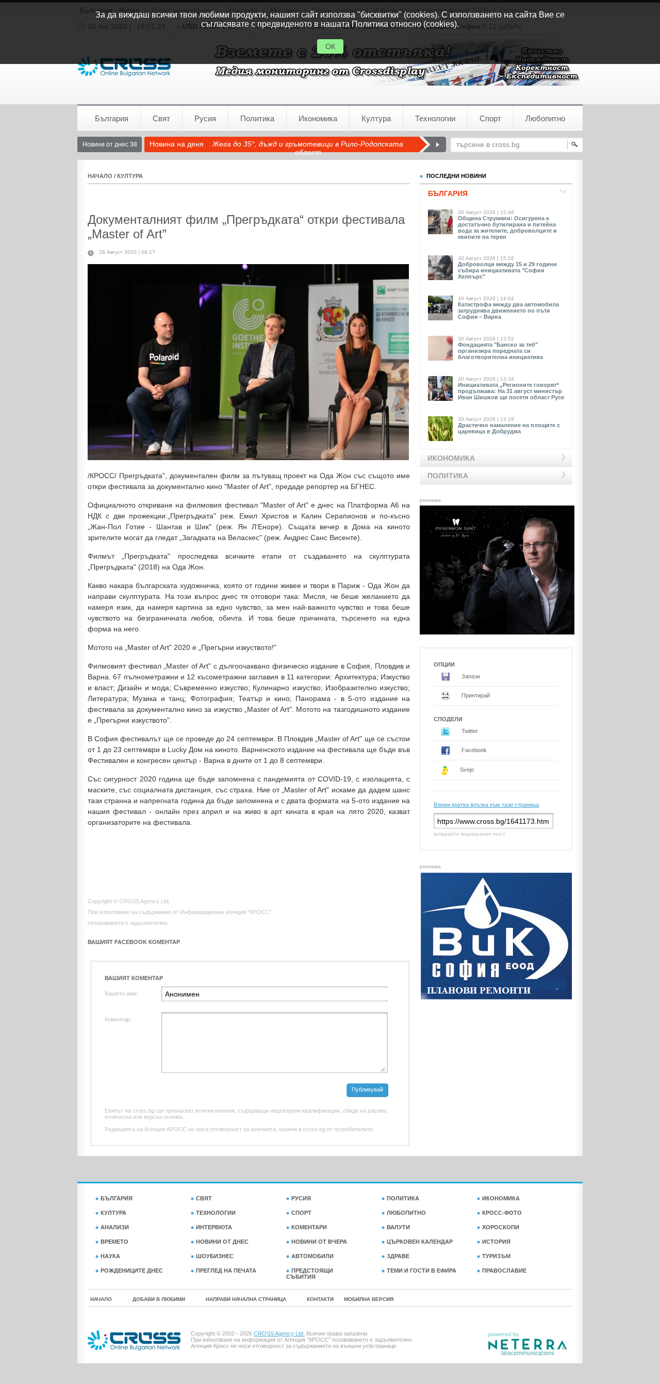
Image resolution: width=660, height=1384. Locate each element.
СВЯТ (204, 1198)
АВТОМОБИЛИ (312, 1256)
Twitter (469, 731)
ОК (330, 46)
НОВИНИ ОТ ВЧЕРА (319, 1242)
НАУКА (110, 1256)
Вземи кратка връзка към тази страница (486, 805)
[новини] (124, 66)
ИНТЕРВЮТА (214, 1227)
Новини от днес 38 (109, 144)
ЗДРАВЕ (398, 1256)
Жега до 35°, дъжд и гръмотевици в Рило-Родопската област (307, 148)
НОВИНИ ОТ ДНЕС (222, 1242)
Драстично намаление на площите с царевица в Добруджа (509, 428)
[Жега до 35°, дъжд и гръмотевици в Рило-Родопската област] (432, 144)
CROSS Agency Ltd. (279, 1333)
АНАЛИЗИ (115, 1227)
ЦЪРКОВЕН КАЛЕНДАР (420, 1242)
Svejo (466, 770)
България (111, 118)
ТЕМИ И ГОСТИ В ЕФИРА (421, 1270)
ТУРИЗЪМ (496, 1256)
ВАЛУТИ (398, 1227)
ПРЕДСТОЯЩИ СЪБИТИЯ (309, 1273)
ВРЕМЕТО (114, 1242)
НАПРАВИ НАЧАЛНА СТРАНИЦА (246, 1299)
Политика (257, 118)
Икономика (318, 118)
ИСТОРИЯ (496, 1242)
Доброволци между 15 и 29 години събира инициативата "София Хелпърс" (507, 270)
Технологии (435, 118)
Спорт (490, 118)
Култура (376, 118)
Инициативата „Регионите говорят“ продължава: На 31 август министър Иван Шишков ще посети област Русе (511, 391)
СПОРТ (301, 1213)
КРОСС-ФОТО (502, 1213)
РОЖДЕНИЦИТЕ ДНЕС (132, 1270)
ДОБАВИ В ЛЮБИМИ (159, 1299)
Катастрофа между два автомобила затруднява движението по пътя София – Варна (508, 310)
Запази (470, 676)
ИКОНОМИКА (501, 1198)
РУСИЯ (301, 1198)
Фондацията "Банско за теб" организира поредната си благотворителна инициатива (500, 350)
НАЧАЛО (100, 176)
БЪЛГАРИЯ (117, 1198)
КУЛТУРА (130, 176)
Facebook (473, 750)
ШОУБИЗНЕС (215, 1256)
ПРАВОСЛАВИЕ (504, 1270)
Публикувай (367, 1089)
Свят (161, 118)
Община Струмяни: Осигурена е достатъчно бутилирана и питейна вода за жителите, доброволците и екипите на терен (507, 227)
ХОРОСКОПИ (500, 1227)
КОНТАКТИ (320, 1299)
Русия (205, 118)
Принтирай (475, 695)
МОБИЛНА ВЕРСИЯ (368, 1299)
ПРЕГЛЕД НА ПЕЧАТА (226, 1270)
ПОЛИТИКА (403, 1198)
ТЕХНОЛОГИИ (216, 1213)
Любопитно (545, 118)
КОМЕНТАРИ (309, 1227)
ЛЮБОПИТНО (406, 1213)
